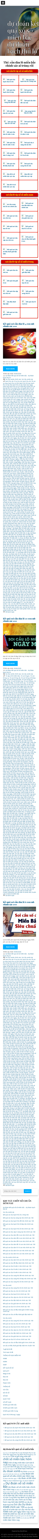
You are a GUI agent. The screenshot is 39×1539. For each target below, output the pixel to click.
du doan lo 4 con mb (20, 525)
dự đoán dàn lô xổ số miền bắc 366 (18, 1117)
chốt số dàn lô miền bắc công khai (21, 491)
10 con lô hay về (15, 678)
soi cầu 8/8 (16, 844)
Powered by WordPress (19, 1531)
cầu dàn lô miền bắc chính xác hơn (24, 414)
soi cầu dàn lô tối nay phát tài (18, 586)
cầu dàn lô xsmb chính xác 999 (20, 431)
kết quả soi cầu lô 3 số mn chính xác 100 (16, 1339)
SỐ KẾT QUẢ (7, 1402)
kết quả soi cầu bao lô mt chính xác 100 (16, 1294)
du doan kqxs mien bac (22, 1097)
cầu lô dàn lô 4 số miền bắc (17, 449)
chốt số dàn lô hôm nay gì (20, 481)
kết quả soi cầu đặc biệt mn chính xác (27, 205)
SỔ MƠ (5, 1396)
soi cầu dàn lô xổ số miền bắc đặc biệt (19, 593)
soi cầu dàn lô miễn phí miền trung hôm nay (19, 574)
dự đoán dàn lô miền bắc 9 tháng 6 (18, 816)
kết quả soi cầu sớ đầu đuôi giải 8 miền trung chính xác (18, 1310)
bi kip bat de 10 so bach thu (19, 387)
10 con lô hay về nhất (14, 679)
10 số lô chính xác (20, 683)
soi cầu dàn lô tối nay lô (11, 871)
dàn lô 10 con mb (24, 810)
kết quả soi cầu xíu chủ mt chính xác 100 (16, 1291)
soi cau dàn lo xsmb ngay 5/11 (13, 602)
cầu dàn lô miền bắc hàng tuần (18, 416)
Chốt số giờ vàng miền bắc (21, 1456)
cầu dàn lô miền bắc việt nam (22, 739)
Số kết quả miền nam (10, 1408)
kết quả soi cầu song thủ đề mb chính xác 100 (18, 1275)
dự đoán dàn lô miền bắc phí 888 (20, 536)
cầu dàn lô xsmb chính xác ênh (18, 432)
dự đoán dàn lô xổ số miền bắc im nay (19, 550)
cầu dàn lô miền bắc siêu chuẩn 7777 (15, 427)
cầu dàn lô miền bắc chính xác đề (17, 721)
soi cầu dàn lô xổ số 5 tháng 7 (24, 588)
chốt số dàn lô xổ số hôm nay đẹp (18, 505)
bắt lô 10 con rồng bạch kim (18, 692)
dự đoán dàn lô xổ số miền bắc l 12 (22, 836)
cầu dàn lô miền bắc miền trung (19, 422)
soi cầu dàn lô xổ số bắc (28, 589)
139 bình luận (9, 612)
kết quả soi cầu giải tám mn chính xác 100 (17, 1336)
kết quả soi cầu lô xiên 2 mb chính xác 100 (17, 1266)
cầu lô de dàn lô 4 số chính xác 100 (19, 453)
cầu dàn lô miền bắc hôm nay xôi (21, 422)
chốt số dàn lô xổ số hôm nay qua (24, 507)
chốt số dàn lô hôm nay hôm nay (18, 1056)
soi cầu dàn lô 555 (14, 845)
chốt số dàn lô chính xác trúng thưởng (20, 1047)
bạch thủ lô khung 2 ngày (11, 1414)
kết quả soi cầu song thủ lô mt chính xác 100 (18, 1288)
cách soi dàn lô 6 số (22, 976)
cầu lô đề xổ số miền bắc (21, 742)
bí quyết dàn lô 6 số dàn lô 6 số (20, 969)
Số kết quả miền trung (10, 1411)
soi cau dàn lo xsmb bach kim (25, 597)
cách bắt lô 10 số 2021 (25, 707)
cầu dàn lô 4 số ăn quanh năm (18, 404)
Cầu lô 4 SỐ (30, 435)
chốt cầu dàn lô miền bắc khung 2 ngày (18, 458)
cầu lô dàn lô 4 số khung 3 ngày (23, 446)
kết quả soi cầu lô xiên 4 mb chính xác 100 (17, 1272)
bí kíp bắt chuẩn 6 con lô (15, 966)
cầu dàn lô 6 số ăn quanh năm (16, 984)
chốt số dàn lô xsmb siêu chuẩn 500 (15, 520)
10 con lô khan (28, 681)
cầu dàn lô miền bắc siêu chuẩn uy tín (19, 429)
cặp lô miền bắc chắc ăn (15, 712)
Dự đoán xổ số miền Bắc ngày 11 (24, 1490)
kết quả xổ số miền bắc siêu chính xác (19, 1498)
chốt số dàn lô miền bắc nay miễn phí (18, 493)
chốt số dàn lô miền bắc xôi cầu (20, 1068)
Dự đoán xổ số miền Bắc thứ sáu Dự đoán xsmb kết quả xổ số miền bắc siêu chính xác (18, 1493)
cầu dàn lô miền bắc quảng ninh (18, 733)
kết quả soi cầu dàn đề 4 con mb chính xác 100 (18, 1235)
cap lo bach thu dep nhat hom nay (18, 981)
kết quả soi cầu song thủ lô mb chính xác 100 (18, 1282)
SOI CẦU (5, 1390)
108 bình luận (9, 1185)
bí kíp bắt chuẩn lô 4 (26, 386)
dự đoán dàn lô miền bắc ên (12, 1106)
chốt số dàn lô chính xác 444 (23, 470)
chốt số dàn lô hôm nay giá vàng (18, 482)
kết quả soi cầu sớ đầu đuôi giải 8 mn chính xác (19, 1342)
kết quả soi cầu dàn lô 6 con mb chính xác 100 (18, 903)
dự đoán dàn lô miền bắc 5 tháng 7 (18, 812)
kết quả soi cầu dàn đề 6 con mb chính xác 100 (18, 1238)
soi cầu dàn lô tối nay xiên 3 (18, 873)
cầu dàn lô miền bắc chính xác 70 (24, 407)
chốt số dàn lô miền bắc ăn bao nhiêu (15, 1063)
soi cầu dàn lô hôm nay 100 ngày (22, 560)
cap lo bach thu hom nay (21, 401)
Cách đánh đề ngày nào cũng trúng (18, 1467)
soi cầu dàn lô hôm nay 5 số (12, 849)
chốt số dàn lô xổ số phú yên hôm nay (18, 509)
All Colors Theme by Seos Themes (26, 1536)
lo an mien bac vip (25, 842)
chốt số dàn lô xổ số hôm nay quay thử (16, 509)
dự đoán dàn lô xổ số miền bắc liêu (14, 837)
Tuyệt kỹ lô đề (7, 1349)
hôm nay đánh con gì (21, 1497)
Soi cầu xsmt (7, 1285)
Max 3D (5, 1377)
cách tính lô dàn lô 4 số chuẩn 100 (14, 398)
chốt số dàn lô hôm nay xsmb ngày (22, 1060)
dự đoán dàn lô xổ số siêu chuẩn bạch (21, 554)
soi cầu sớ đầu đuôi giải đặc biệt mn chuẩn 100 (19, 1346)
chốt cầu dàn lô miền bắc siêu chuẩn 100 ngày (18, 459)
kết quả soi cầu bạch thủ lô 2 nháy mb (16, 1215)
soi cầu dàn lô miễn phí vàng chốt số (17, 863)
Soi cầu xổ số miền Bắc (24, 1514)
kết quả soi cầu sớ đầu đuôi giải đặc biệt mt (17, 1314)
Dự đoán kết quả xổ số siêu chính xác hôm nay (18, 1474)
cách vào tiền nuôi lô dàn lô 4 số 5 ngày (19, 398)
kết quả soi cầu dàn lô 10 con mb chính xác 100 (19, 619)
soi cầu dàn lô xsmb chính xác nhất (20, 886)
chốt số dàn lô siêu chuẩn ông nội (19, 501)
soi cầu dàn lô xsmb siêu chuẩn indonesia (19, 604)
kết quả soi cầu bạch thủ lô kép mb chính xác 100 (18, 1225)
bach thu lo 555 (13, 383)
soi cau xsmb (17, 1501)
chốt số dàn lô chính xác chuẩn (13, 472)
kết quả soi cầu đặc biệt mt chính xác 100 (17, 1300)
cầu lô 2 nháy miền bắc (17, 435)
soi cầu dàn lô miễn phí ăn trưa (18, 572)
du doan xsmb (11, 1471)
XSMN (5, 1362)
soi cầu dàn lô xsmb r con (15, 889)
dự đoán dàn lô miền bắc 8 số (23, 528)
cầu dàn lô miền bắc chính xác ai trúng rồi (17, 409)
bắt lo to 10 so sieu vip (21, 704)
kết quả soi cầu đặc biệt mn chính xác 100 (17, 1333)
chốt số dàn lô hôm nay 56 (20, 1050)
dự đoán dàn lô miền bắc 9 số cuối (19, 1102)
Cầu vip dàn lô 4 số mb (17, 456)
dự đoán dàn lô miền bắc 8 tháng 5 (19, 529)
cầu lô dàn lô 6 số (9, 1016)
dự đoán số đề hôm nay (19, 1479)
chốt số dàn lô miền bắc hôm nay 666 (15, 493)
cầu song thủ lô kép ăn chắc (30, 112)
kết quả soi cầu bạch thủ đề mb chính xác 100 (18, 1221)
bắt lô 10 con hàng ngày (16, 689)
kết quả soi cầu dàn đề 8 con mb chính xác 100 (18, 1241)
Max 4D (5, 1380)
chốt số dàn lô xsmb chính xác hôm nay (16, 1085)
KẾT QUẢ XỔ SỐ (8, 1368)
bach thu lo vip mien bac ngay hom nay (16, 686)
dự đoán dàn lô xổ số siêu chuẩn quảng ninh (18, 556)
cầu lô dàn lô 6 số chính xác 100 (19, 1020)
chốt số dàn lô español (20, 475)
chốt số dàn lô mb (23, 488)
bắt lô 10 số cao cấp (9, 696)
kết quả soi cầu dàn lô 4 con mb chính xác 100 (18, 325)
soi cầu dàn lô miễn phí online (18, 861)
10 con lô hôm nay (17, 681)
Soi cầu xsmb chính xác (13, 379)
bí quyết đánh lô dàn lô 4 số (20, 390)
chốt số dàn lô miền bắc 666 (25, 1061)
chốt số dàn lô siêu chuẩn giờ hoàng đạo (16, 497)
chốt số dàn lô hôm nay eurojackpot (18, 1053)
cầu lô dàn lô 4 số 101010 (23, 436)
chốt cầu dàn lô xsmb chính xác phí (19, 466)
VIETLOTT (6, 1371)
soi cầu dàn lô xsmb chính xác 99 (14, 599)
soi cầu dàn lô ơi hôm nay (11, 580)
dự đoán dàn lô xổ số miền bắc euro (20, 549)
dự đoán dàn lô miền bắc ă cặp (19, 533)
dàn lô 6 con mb (8, 1097)
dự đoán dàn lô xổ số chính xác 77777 (18, 1110)
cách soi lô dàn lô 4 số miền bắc (21, 396)
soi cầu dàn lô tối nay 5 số (13, 581)
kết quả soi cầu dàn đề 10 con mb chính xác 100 (19, 1244)
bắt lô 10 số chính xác (24, 696)
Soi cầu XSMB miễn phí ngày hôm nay (18, 1510)
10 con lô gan (25, 676)
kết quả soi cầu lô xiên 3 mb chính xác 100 (17, 1269)
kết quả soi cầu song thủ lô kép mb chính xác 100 (19, 1279)
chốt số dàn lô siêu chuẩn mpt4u (17, 1073)
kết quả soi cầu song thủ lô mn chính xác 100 (18, 1321)
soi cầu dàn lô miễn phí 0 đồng (18, 569)
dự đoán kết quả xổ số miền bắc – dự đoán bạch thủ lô (19, 1208)
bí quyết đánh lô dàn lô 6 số (17, 970)
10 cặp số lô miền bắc (12, 676)
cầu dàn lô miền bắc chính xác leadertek (16, 415)
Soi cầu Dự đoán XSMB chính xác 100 (17, 1506)
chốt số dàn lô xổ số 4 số (19, 1076)
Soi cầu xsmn (7, 1318)
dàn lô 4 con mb (23, 523)
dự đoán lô (15, 842)
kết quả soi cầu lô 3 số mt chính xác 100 (16, 1307)
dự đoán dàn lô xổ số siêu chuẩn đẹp (15, 556)
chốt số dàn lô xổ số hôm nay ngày (20, 1079)
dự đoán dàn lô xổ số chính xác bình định (19, 825)
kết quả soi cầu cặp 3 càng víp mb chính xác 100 (19, 1232)
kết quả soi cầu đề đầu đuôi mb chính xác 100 (18, 1263)
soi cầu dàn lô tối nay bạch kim (22, 583)
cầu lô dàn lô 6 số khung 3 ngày (23, 1026)
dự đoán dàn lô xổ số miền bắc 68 (17, 831)
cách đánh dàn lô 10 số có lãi (12, 708)
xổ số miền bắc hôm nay (18, 1518)
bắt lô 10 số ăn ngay (27, 694)
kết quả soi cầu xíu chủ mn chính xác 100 (17, 1324)
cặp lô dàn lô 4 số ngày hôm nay (18, 401)
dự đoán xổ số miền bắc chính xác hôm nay (19, 1488)
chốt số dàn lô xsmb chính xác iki (23, 514)
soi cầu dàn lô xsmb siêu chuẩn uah (18, 606)
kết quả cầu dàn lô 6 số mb (10, 122)
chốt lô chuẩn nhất (27, 467)
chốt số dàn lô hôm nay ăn (20, 478)
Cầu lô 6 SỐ (30, 1014)
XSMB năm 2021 (9, 1518)
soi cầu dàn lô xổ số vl (23, 596)
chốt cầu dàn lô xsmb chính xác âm (20, 1037)
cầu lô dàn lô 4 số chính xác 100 (19, 440)
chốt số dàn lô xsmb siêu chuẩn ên (22, 1093)
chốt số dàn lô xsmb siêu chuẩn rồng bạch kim (18, 1095)
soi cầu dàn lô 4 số (22, 559)
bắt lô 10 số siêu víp (23, 699)
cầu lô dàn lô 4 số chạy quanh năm (18, 440)
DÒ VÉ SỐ (6, 1393)
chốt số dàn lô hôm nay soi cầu (13, 486)
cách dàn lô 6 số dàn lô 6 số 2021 (14, 974)
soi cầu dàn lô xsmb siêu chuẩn (21, 604)
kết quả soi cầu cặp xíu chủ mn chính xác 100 (18, 1330)
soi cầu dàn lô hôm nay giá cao (18, 564)
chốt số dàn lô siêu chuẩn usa (18, 501)
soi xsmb (6, 1516)
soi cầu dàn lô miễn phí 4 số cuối (20, 572)
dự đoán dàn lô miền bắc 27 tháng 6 (18, 526)
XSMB (5, 1358)
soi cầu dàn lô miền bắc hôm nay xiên (18, 568)
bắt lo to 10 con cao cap (18, 700)
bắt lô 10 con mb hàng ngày (15, 691)
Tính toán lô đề (8, 1352)
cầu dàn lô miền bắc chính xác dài (18, 410)
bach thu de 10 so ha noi (13, 381)
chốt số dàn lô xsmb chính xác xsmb (19, 516)
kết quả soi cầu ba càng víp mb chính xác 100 (18, 1218)
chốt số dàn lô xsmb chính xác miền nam (16, 515)
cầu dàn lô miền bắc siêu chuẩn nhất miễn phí (19, 427)
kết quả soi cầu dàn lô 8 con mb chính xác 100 (18, 1260)
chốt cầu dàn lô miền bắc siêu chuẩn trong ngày (18, 461)
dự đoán (24, 1471)
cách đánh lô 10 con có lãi (14, 710)
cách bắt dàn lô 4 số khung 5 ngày (18, 390)
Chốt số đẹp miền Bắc (16, 1463)
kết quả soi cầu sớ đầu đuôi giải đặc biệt (10, 252)
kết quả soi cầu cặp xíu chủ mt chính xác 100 (18, 1297)
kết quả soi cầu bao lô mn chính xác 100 (16, 1327)
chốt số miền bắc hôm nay (17, 1460)
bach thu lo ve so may (12, 684)
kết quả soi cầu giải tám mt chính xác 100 (17, 1303)
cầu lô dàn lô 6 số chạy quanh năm (18, 1019)
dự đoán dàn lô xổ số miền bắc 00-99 (18, 543)
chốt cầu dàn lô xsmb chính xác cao (18, 465)
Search (27, 1191)
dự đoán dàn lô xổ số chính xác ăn (21, 825)
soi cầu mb (23, 1509)
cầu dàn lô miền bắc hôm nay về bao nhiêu (19, 728)
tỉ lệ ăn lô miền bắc (12, 894)
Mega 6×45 (6, 1374)
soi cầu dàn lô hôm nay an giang (20, 564)
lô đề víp (30, 1129)
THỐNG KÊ (6, 1386)
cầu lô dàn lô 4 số (9, 436)
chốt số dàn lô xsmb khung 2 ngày (21, 518)
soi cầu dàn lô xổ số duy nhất (21, 593)
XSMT (5, 1365)
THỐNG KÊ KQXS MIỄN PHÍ (12, 1355)
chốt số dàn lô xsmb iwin (18, 1090)
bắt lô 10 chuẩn (18, 688)
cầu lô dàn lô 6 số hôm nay (12, 1024)
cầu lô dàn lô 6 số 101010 (23, 1016)
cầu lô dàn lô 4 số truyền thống (20, 452)
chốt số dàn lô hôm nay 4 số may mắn (18, 476)
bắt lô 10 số (15, 694)
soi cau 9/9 (12, 559)
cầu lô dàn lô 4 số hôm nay (12, 444)
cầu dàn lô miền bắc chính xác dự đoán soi (19, 411)
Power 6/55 (6, 1383)
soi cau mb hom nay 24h (20, 1182)
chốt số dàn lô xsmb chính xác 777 (21, 1084)
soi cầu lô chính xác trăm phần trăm (18, 609)
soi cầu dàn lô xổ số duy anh (16, 878)
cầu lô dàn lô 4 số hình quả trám (24, 443)
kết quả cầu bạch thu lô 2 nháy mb (28, 80)
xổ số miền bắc (25, 1518)
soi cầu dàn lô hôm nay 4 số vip (19, 561)
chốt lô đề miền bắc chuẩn (12, 469)
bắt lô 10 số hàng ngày (24, 697)
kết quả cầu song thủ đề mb (10, 101)
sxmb (11, 1516)
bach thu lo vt (14, 386)
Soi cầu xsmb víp (27, 379)
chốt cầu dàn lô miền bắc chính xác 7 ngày (19, 456)
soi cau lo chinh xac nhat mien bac (17, 1180)
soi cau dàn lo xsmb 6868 (21, 882)
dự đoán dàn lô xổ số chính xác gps (18, 543)
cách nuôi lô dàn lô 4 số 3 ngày (17, 394)
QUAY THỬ (6, 1399)
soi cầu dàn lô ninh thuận (27, 578)
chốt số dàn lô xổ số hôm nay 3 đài (16, 504)
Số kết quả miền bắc (10, 1405)
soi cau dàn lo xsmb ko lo (26, 601)
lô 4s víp (30, 557)
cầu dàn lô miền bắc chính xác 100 (16, 715)
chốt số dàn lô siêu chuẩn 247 (25, 496)
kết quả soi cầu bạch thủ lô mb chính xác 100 (18, 1229)
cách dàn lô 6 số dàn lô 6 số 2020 (24, 973)
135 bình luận (9, 895)
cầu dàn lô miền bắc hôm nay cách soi (19, 726)
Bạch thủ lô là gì (25, 383)
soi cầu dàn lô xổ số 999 (11, 589)
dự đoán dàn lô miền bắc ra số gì (18, 537)
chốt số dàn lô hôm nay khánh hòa (21, 485)
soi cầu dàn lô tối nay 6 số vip (13, 868)
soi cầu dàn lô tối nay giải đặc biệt (19, 583)
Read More (10, 369)
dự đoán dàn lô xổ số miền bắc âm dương (19, 832)
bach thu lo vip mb (26, 684)
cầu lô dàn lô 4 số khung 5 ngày (13, 448)
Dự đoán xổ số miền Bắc (18, 1485)
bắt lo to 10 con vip (22, 702)
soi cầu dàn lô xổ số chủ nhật (12, 591)
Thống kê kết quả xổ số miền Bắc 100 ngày (25, 1516)
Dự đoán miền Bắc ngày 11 (10, 1478)
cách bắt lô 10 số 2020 (10, 707)
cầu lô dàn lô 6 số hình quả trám (24, 1023)
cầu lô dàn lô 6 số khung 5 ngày (13, 1027)
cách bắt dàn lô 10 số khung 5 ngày (24, 705)
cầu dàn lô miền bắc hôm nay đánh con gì (19, 727)
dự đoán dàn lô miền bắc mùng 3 (23, 820)
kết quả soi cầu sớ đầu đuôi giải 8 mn (28, 239)
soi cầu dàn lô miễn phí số (17, 576)
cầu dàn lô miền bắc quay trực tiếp (23, 425)
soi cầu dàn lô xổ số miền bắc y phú (18, 881)
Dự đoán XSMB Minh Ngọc (14, 1481)
